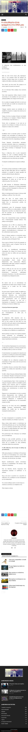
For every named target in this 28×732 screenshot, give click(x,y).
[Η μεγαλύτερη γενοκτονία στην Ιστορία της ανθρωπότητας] (4, 698)
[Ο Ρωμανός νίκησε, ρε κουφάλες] (4, 685)
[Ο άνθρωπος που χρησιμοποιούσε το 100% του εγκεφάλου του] (4, 691)
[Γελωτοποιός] (14, 6)
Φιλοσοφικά (7, 17)
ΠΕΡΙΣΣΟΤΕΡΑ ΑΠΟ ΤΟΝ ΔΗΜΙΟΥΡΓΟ (10, 556)
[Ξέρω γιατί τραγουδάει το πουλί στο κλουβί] (4, 561)
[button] (26, 14)
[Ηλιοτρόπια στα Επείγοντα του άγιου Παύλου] (4, 580)
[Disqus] (14, 612)
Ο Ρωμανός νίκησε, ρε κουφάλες (16, 683)
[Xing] (15, 548)
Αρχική (2, 17)
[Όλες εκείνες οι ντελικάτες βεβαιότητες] (4, 574)
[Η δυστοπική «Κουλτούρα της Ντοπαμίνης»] (4, 587)
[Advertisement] (14, 41)
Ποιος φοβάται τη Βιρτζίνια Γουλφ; (5, 523)
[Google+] (12, 548)
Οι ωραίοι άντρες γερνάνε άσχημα (21, 523)
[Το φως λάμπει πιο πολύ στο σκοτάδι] (4, 567)
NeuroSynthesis (15, 730)
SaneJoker (5, 27)
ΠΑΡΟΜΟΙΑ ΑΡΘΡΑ (6, 554)
